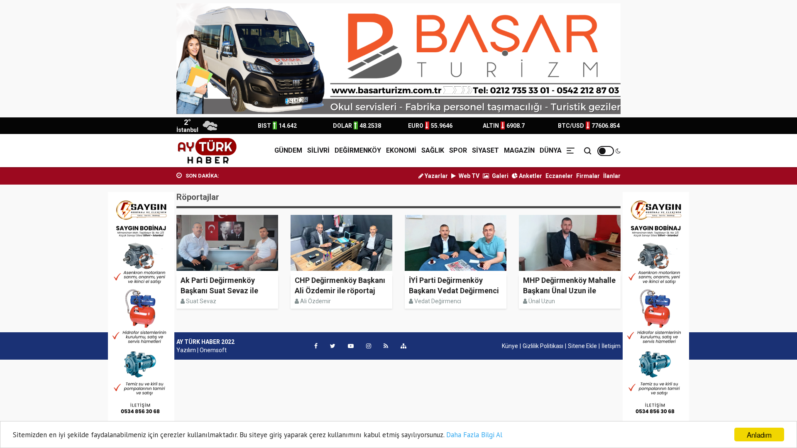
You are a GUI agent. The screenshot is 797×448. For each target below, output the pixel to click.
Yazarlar (435, 176)
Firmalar (588, 176)
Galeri (500, 176)
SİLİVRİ (318, 150)
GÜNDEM (288, 150)
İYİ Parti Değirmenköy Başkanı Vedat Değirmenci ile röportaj (454, 290)
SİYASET (485, 150)
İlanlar (612, 176)
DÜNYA (551, 150)
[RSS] (386, 346)
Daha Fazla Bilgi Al (474, 434)
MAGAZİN (519, 150)
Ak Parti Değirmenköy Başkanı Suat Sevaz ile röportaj (219, 290)
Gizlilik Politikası (543, 346)
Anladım (759, 434)
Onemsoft (213, 350)
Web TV (468, 176)
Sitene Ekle (582, 346)
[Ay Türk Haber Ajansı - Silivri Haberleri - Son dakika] (206, 150)
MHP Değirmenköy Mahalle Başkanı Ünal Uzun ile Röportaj (569, 290)
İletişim (611, 346)
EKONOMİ (401, 150)
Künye (510, 346)
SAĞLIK (432, 150)
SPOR (458, 150)
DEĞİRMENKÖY (358, 150)
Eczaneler (559, 176)
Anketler (530, 176)
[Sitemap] (403, 346)
